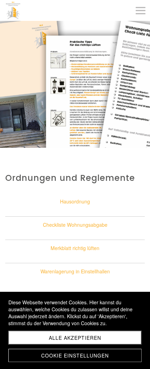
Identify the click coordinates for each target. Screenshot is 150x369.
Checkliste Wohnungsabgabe (75, 224)
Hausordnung (75, 201)
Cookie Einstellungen (75, 355)
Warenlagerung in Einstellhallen (75, 271)
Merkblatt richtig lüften (75, 247)
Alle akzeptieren (75, 337)
